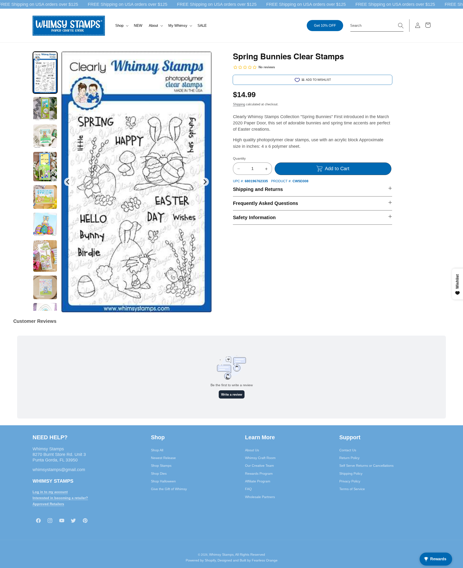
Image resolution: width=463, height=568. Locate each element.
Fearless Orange (265, 560)
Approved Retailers (48, 504)
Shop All (157, 450)
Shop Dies (159, 473)
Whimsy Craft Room (260, 458)
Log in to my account (50, 492)
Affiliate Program (257, 481)
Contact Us (347, 450)
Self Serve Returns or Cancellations (366, 466)
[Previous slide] (68, 182)
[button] (121, 25)
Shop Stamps (161, 466)
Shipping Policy (350, 473)
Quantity (239, 158)
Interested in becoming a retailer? (60, 498)
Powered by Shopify (201, 560)
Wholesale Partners (260, 497)
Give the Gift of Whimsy (169, 489)
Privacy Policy (349, 481)
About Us (252, 450)
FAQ (248, 489)
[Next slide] (205, 182)
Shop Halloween (163, 481)
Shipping (239, 104)
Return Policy (349, 458)
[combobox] (376, 26)
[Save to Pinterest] (205, 58)
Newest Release (163, 458)
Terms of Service (352, 489)
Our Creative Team (259, 466)
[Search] (401, 25)
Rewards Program (259, 473)
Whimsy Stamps (221, 554)
